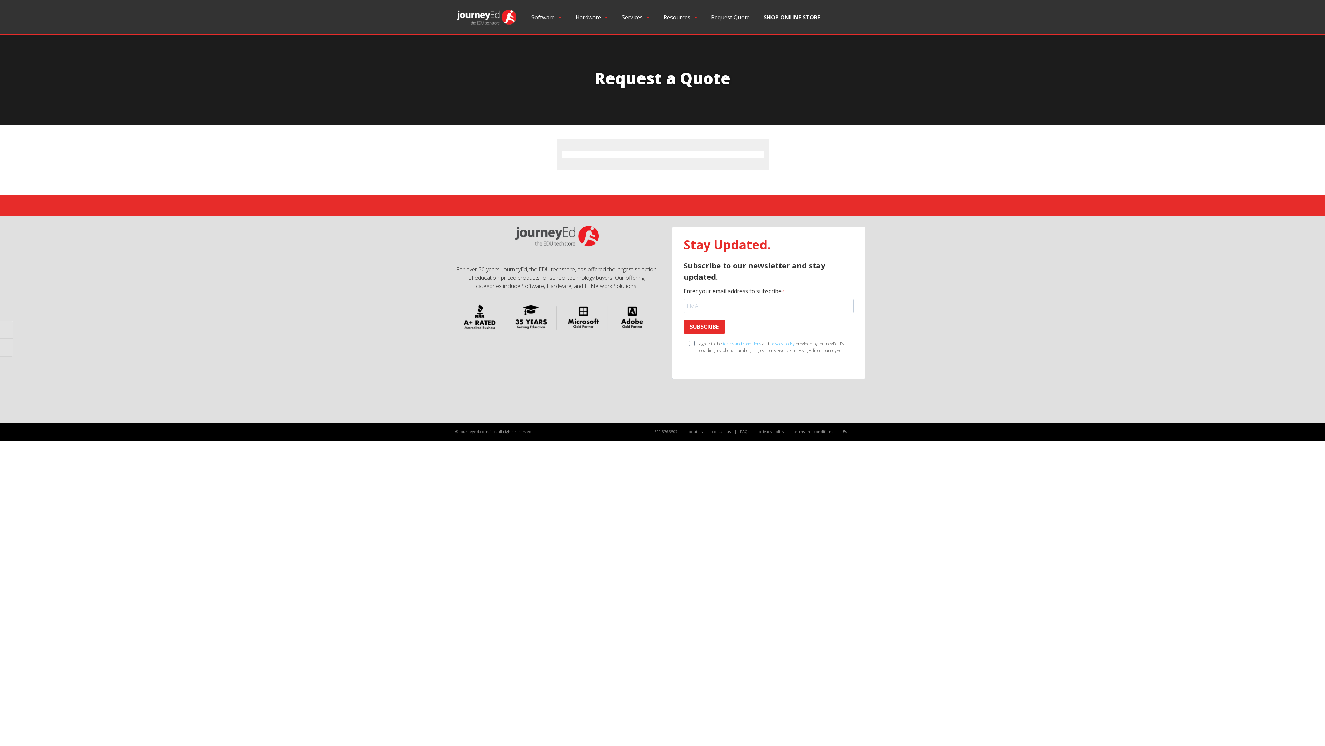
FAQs (744, 431)
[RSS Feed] (845, 431)
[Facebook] (852, 432)
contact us (721, 431)
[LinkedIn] (868, 432)
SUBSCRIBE (704, 327)
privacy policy (782, 344)
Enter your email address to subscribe (733, 291)
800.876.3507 (666, 431)
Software (543, 17)
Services (632, 17)
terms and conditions (742, 344)
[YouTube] (860, 432)
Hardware (588, 17)
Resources (677, 17)
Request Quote (730, 17)
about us (695, 431)
